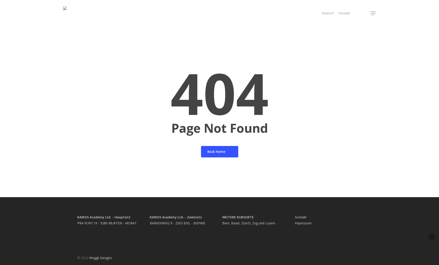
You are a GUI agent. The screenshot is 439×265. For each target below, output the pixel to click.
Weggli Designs (100, 258)
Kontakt (301, 217)
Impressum (303, 223)
